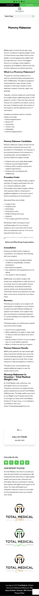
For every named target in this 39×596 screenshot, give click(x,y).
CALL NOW (29, 5)
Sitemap (20, 590)
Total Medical (22, 585)
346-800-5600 (19, 440)
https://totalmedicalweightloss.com (17, 406)
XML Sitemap (28, 590)
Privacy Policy (19, 593)
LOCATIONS (10, 5)
